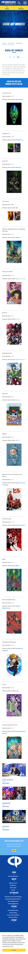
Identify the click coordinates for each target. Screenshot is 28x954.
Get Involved (14, 893)
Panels (13, 889)
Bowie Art (18, 167)
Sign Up (14, 850)
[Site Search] (19, 3)
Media (14, 872)
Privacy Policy (13, 912)
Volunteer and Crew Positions (13, 896)
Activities (7, 9)
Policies (14, 906)
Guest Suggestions (13, 903)
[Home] (8, 3)
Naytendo (18, 400)
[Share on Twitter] (14, 57)
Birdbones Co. (19, 140)
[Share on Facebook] (9, 57)
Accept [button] (14, 950)
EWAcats (18, 237)
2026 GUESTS (7, 779)
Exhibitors (13, 885)
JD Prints (18, 319)
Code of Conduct (13, 917)
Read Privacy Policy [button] (8, 946)
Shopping (6, 803)
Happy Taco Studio (20, 278)
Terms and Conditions (13, 915)
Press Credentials (13, 876)
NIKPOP (18, 440)
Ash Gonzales (19, 99)
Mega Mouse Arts (20, 359)
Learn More (5, 783)
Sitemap (14, 920)
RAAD (17, 565)
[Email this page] (18, 57)
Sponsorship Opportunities (13, 899)
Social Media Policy (13, 910)
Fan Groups (13, 887)
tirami (17, 691)
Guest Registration (13, 901)
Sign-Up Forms (13, 883)
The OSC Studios (20, 525)
